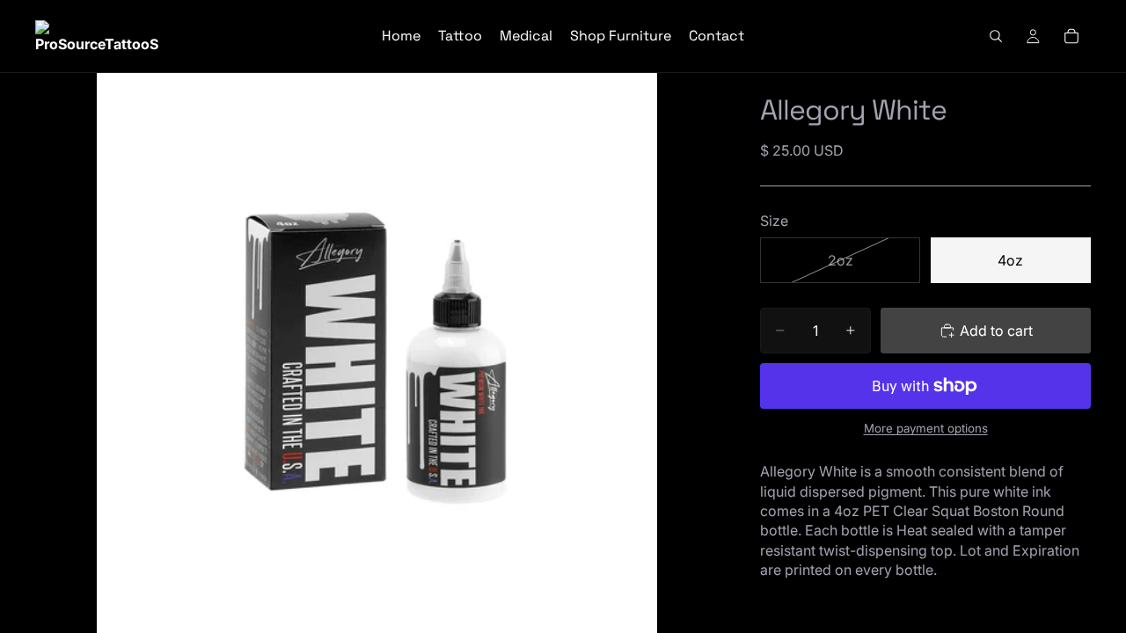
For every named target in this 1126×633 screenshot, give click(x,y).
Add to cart (996, 330)
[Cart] (1071, 36)
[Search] (995, 36)
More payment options (926, 428)
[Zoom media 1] (376, 353)
